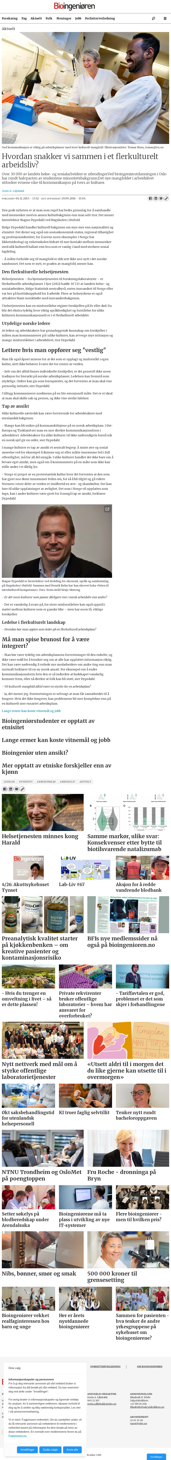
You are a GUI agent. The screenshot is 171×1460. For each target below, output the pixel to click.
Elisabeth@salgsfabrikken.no (147, 1407)
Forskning (10, 18)
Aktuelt (36, 18)
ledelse (9, 781)
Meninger (63, 18)
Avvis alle (72, 1449)
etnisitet (26, 781)
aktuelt (85, 781)
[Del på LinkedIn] (155, 198)
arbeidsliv (67, 781)
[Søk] (153, 18)
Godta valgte (50, 1449)
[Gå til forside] (87, 6)
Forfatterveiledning (100, 18)
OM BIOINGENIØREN (149, 1366)
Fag (24, 18)
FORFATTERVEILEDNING (105, 1366)
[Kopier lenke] (166, 198)
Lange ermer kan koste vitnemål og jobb (31, 711)
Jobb (78, 18)
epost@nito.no (138, 1423)
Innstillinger (156, 1456)
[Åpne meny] (165, 18)
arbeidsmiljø (46, 781)
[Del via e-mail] (160, 198)
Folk (49, 18)
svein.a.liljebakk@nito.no (101, 1403)
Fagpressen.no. (18, 1435)
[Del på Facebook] (150, 198)
